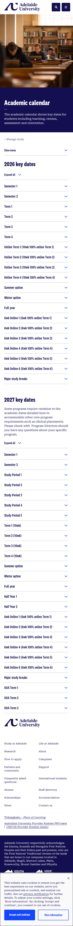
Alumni (8, 789)
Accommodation (49, 797)
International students (53, 778)
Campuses (45, 759)
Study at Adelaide (15, 743)
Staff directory (48, 789)
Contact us (45, 805)
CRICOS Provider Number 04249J (27, 827)
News (7, 805)
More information (53, 915)
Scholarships (12, 797)
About (42, 751)
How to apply (13, 759)
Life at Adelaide (48, 743)
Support (44, 767)
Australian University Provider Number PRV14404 (35, 823)
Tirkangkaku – (25, 817)
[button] (68, 878)
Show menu (10, 150)
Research (10, 751)
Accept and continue (19, 914)
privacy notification (36, 894)
